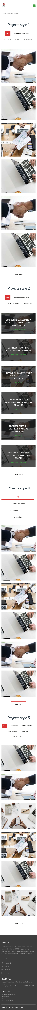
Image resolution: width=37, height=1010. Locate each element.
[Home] (3, 5)
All (8, 33)
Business (14, 726)
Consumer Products (11, 40)
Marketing (28, 40)
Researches (12, 731)
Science (25, 731)
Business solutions (21, 33)
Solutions (17, 736)
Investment (27, 726)
